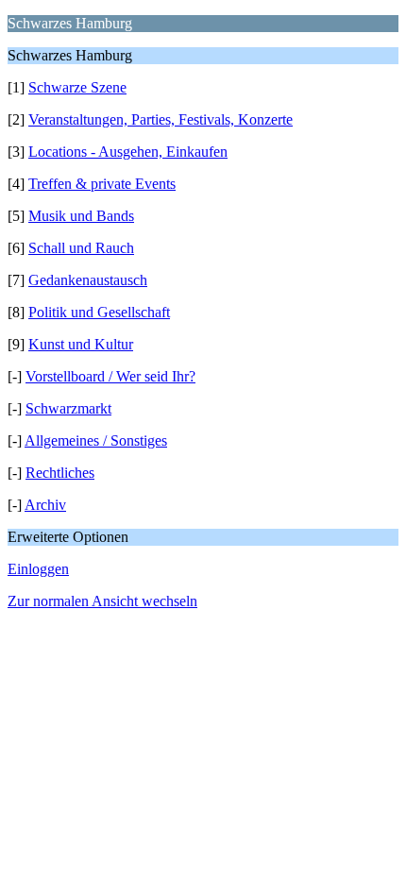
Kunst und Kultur (80, 344)
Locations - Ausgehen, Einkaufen (128, 152)
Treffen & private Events (102, 184)
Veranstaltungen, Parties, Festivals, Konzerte (160, 119)
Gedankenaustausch (87, 280)
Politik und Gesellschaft (99, 312)
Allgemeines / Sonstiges (96, 440)
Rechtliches (59, 473)
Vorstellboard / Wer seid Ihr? (110, 376)
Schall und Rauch (81, 248)
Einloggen (38, 569)
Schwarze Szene (77, 87)
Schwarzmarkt (68, 408)
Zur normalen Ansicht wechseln (102, 601)
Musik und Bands (81, 216)
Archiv (45, 505)
